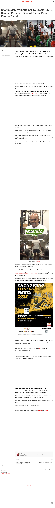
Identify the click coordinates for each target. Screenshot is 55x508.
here (40, 348)
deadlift (17, 57)
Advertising (29, 485)
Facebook (34, 93)
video (40, 342)
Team (28, 494)
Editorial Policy (30, 489)
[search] (53, 1)
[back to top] (52, 503)
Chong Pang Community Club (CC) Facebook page (26, 273)
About (28, 487)
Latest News (3, 7)
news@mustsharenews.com (21, 407)
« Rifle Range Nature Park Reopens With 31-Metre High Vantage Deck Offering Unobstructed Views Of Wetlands (23, 462)
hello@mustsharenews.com (5, 473)
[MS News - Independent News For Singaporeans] (27, 1)
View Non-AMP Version (30, 503)
